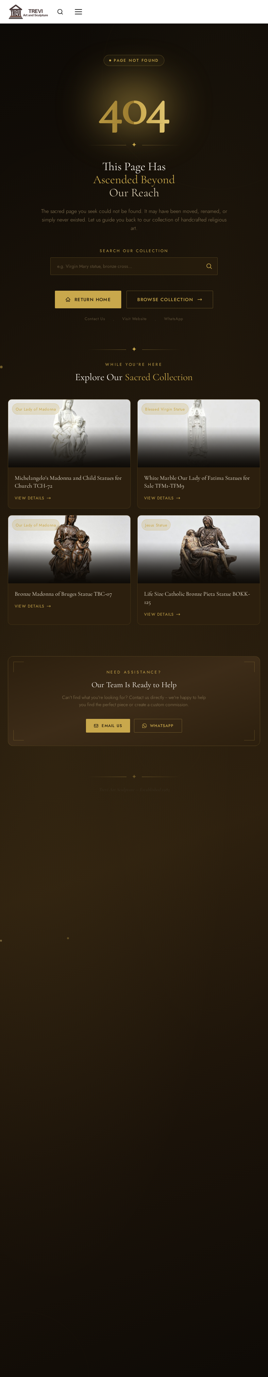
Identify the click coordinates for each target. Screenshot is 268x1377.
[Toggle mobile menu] (78, 11)
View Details (29, 498)
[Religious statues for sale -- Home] (27, 12)
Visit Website (134, 319)
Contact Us (95, 319)
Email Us (112, 726)
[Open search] (60, 11)
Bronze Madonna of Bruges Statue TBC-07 (63, 593)
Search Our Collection (134, 250)
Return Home (93, 299)
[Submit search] (209, 266)
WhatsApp (173, 319)
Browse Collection (165, 299)
